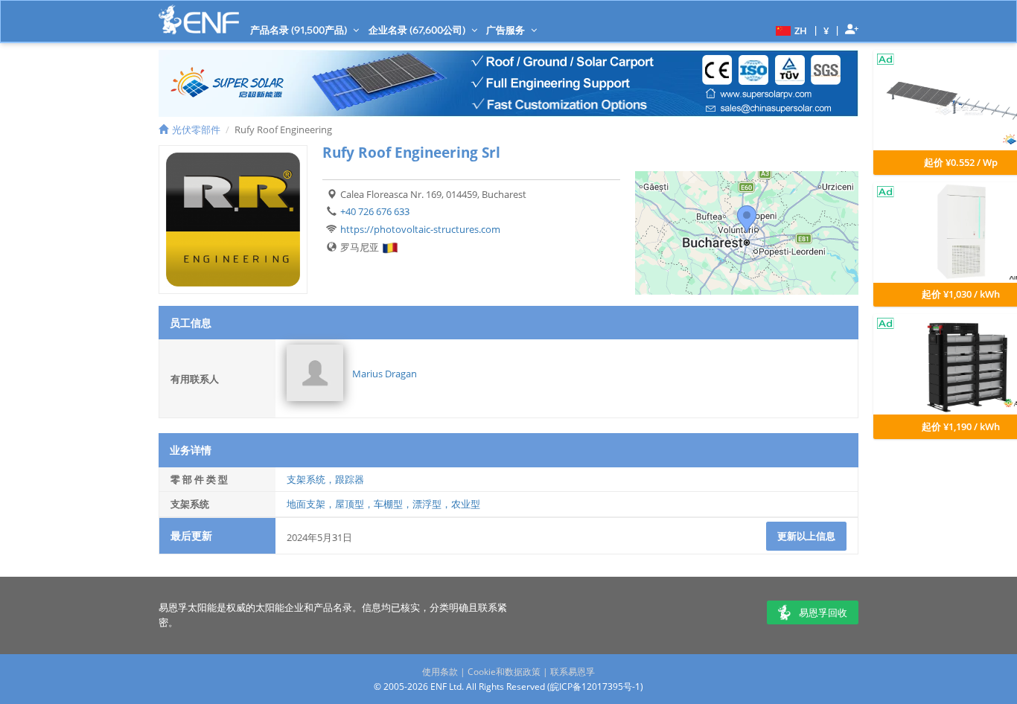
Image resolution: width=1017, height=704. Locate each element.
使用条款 (440, 671)
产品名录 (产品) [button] (299, 30)
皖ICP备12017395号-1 (595, 686)
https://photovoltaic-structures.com (420, 229)
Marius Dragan (384, 373)
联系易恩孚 (572, 671)
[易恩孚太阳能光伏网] (199, 19)
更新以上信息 (806, 536)
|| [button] (826, 30)
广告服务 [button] (506, 30)
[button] (789, 30)
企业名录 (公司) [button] (418, 30)
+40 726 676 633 (374, 211)
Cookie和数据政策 (504, 671)
